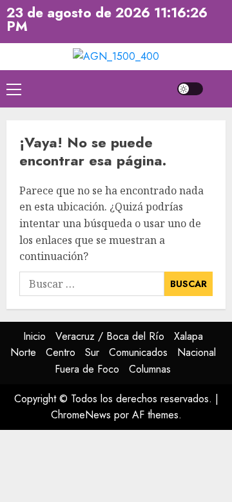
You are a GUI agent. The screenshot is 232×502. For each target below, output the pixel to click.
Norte (23, 352)
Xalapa (188, 336)
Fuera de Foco (87, 369)
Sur (92, 352)
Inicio (34, 336)
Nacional (196, 352)
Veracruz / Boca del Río (109, 336)
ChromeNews (81, 414)
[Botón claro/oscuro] (190, 88)
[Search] (217, 88)
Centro (60, 352)
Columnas (150, 369)
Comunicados (138, 352)
